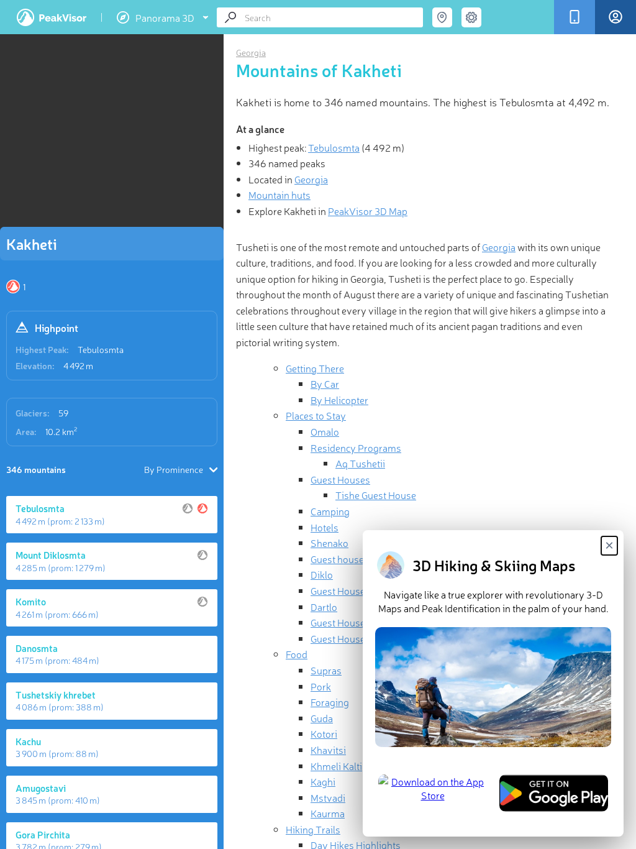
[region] (112, 134)
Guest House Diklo (350, 590)
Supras (326, 670)
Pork (321, 686)
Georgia (251, 52)
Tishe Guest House (375, 495)
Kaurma (328, 813)
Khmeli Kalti (336, 766)
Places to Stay (316, 415)
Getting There (315, 368)
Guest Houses (340, 479)
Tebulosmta (101, 349)
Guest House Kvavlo (354, 638)
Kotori (324, 733)
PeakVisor (51, 17)
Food (296, 654)
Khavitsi (328, 749)
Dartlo (324, 606)
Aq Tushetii (360, 463)
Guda (322, 718)
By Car (325, 383)
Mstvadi (328, 797)
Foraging (330, 702)
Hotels (324, 527)
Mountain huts (279, 194)
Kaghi (323, 781)
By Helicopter (339, 399)
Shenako (329, 542)
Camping (330, 511)
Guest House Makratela (360, 622)
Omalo (325, 431)
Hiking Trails (313, 829)
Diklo (322, 574)
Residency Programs (356, 447)
